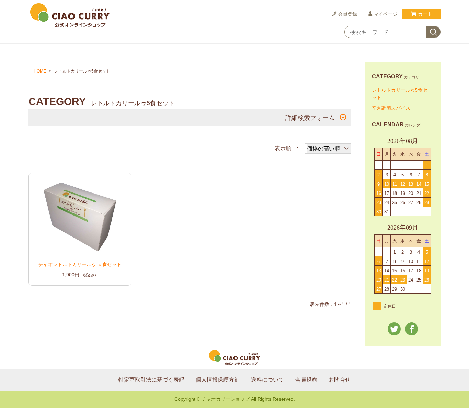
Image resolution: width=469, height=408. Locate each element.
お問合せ (340, 380)
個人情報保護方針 (218, 380)
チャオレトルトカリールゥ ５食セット (80, 264)
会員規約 (306, 380)
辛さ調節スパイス (391, 108)
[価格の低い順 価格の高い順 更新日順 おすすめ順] (328, 148)
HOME (40, 71)
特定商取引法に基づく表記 (151, 380)
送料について (267, 380)
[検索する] (433, 32)
